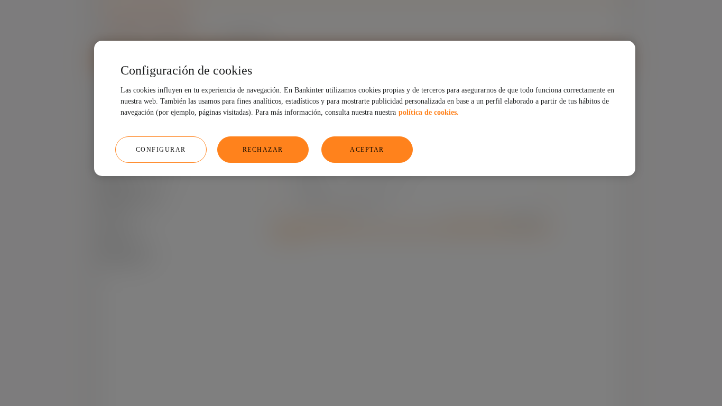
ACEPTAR (367, 149)
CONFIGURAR (161, 149)
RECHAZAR (263, 149)
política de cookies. (429, 112)
